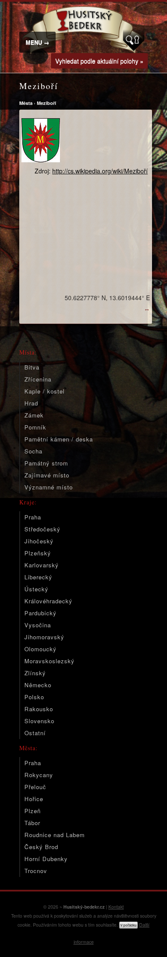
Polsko (34, 697)
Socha (33, 451)
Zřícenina (37, 379)
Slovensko (39, 721)
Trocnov (35, 871)
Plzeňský (37, 553)
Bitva (31, 367)
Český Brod (41, 847)
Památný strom (46, 463)
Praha (32, 517)
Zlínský (35, 673)
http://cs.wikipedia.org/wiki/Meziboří (100, 171)
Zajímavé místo (46, 475)
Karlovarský (41, 565)
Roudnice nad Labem (54, 835)
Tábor (32, 823)
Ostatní (35, 733)
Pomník (35, 427)
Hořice (33, 799)
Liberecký (38, 577)
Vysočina (37, 625)
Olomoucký (40, 649)
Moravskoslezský (49, 661)
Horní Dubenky (46, 859)
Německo (37, 685)
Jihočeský (39, 541)
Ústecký (36, 589)
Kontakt (116, 906)
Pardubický (40, 613)
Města (26, 103)
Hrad (31, 403)
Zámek (34, 415)
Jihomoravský (44, 637)
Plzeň (32, 811)
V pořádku (128, 925)
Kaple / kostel (44, 391)
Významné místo (48, 487)
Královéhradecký (48, 601)
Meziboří (46, 103)
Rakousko (38, 709)
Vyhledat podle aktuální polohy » (99, 61)
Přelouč (35, 787)
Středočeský (42, 529)
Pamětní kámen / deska (58, 439)
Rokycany (38, 775)
